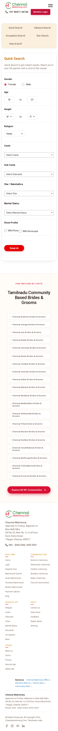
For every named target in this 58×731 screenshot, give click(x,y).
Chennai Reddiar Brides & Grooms (28, 440)
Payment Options (12, 592)
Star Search (43, 35)
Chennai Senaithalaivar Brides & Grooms (27, 448)
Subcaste (9, 617)
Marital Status (11, 626)
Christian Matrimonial (14, 583)
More (7, 639)
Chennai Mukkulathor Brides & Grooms (26, 404)
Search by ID (15, 44)
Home (7, 560)
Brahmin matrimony (39, 560)
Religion (8, 608)
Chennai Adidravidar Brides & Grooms (26, 414)
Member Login (40, 12)
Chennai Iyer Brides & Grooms (26, 332)
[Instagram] (12, 725)
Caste (7, 612)
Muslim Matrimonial (13, 587)
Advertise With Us (22, 683)
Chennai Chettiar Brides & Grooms (28, 364)
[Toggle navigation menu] (50, 5)
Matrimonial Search (13, 574)
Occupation (10, 635)
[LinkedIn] (23, 725)
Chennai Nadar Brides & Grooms (27, 340)
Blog (7, 596)
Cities (7, 621)
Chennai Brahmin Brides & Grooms (29, 316)
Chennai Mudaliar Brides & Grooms (29, 395)
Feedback (35, 617)
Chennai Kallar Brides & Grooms (27, 379)
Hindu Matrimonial (13, 578)
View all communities (40, 583)
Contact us (35, 608)
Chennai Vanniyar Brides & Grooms (29, 347)
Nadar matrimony (38, 578)
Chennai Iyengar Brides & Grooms (28, 324)
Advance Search (42, 28)
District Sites (38, 683)
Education (9, 630)
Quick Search (15, 28)
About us (9, 651)
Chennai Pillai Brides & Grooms (27, 424)
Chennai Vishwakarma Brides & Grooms (27, 466)
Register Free (11, 569)
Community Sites (22, 686)
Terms (8, 655)
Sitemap (34, 626)
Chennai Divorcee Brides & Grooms (29, 476)
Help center (35, 612)
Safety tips (9, 669)
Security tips (10, 664)
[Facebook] (6, 725)
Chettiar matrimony (39, 569)
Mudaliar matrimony (39, 574)
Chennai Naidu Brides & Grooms (27, 356)
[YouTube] (17, 725)
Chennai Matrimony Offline (37, 680)
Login (7, 565)
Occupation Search (15, 35)
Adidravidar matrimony (40, 565)
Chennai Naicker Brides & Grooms (28, 431)
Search (14, 248)
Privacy (8, 660)
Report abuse (36, 621)
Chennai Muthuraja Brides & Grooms (29, 458)
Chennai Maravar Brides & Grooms (28, 387)
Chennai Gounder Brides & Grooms (29, 371)
